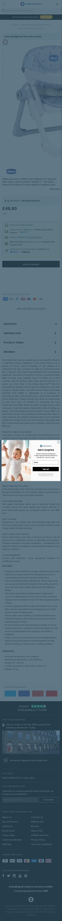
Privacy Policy (50, 473)
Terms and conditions (42, 473)
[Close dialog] (58, 442)
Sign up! (46, 469)
